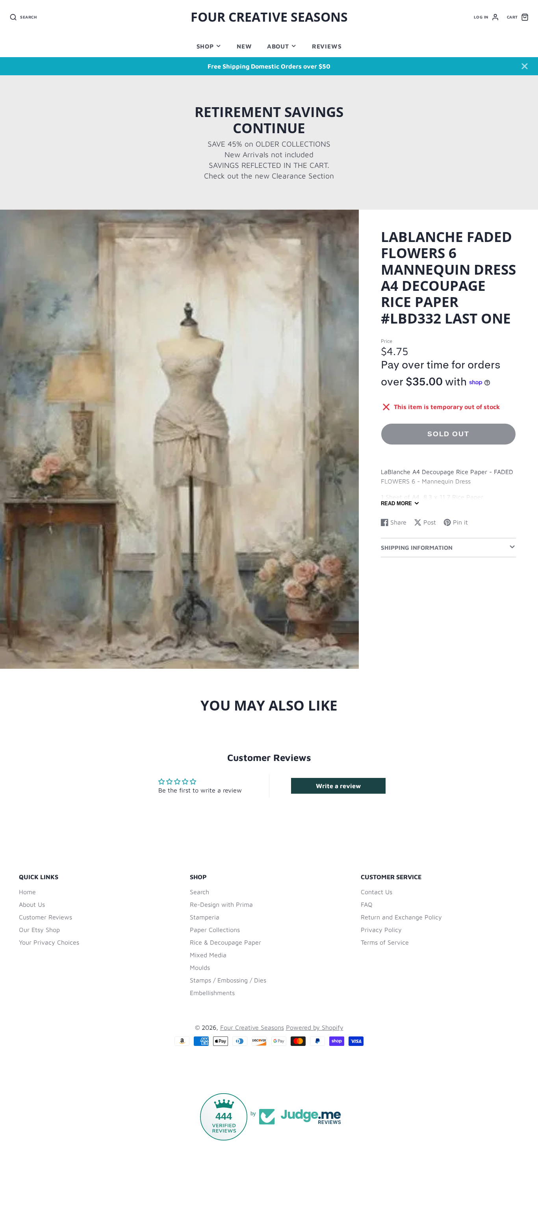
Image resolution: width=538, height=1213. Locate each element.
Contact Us (376, 891)
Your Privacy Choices (49, 942)
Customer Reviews (45, 917)
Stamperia (204, 917)
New (244, 46)
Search (199, 891)
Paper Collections (215, 929)
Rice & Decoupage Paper (225, 942)
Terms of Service (385, 942)
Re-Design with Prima (221, 904)
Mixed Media (208, 954)
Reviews (326, 46)
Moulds (200, 967)
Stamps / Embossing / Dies (228, 980)
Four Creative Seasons (252, 1027)
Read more (396, 503)
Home (27, 891)
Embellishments (212, 992)
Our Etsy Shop (39, 929)
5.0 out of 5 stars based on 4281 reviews (288, 1178)
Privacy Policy (381, 929)
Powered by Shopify (314, 1027)
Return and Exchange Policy (401, 917)
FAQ (367, 904)
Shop (205, 46)
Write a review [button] (338, 785)
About (278, 46)
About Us (32, 904)
